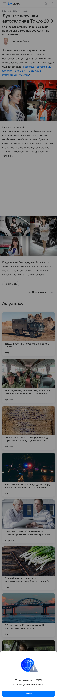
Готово (28, 693)
